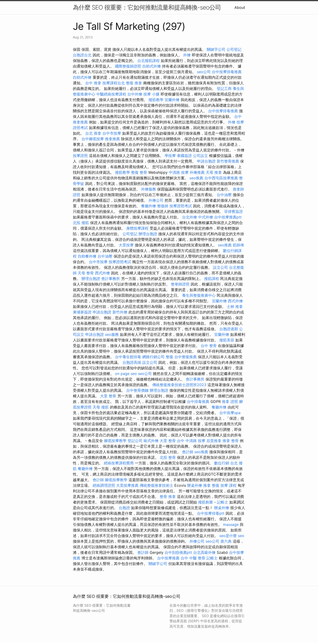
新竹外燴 (119, 312)
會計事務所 (110, 278)
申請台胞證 (206, 161)
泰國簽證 (184, 155)
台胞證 (124, 507)
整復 (169, 356)
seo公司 (204, 71)
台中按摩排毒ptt (210, 513)
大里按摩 (126, 245)
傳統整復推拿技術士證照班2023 (179, 384)
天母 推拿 (214, 172)
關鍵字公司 (216, 49)
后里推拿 (213, 440)
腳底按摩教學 (115, 440)
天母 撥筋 (101, 407)
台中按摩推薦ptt (228, 217)
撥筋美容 (226, 340)
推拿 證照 (230, 401)
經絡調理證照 (104, 485)
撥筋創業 (205, 502)
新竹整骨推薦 (228, 161)
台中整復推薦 (185, 356)
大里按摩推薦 (127, 485)
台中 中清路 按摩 (191, 440)
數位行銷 (221, 463)
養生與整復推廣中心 (199, 295)
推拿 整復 (211, 485)
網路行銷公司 (153, 356)
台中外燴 (134, 94)
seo (241, 535)
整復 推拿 (134, 83)
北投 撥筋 (81, 222)
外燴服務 (148, 189)
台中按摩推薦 (168, 558)
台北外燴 (189, 217)
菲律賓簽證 (233, 211)
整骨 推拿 (168, 496)
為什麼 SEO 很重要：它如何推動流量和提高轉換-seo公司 (147, 7)
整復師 (162, 206)
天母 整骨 (86, 273)
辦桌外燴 (194, 485)
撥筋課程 (211, 278)
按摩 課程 (228, 485)
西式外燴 (102, 273)
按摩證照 (80, 155)
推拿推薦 (112, 138)
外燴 (187, 55)
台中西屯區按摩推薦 (221, 178)
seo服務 (112, 334)
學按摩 (170, 155)
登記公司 (135, 440)
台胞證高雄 (131, 362)
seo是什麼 (228, 535)
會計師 (187, 451)
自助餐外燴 (87, 256)
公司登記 (234, 49)
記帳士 (222, 502)
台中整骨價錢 (137, 390)
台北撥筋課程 (148, 60)
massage (231, 524)
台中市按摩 (111, 133)
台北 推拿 (93, 133)
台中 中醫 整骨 (193, 558)
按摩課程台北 (113, 83)
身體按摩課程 (137, 228)
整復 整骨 (139, 172)
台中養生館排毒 (128, 356)
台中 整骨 (209, 345)
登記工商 (224, 88)
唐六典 (226, 541)
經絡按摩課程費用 (119, 463)
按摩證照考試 (180, 206)
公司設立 (200, 155)
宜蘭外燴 (172, 99)
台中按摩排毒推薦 (227, 71)
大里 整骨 (108, 396)
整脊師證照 (180, 284)
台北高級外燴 (204, 552)
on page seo (126, 373)
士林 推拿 (235, 306)
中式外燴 (205, 217)
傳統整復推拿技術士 (156, 485)
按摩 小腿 (151, 94)
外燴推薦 (197, 172)
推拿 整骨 (231, 440)
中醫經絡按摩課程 (111, 94)
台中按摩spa (229, 412)
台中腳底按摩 (92, 138)
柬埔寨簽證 (82, 312)
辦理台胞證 (148, 233)
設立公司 (220, 267)
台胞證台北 (82, 55)
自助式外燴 (151, 66)
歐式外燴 (151, 440)
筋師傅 (238, 245)
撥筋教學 (156, 99)
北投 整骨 (168, 457)
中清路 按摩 (179, 172)
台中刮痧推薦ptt (178, 552)
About (239, 7)
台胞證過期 (228, 329)
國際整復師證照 (128, 66)
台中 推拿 (93, 83)
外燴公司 (156, 200)
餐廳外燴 (148, 206)
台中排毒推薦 (198, 401)
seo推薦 (196, 178)
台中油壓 (224, 194)
